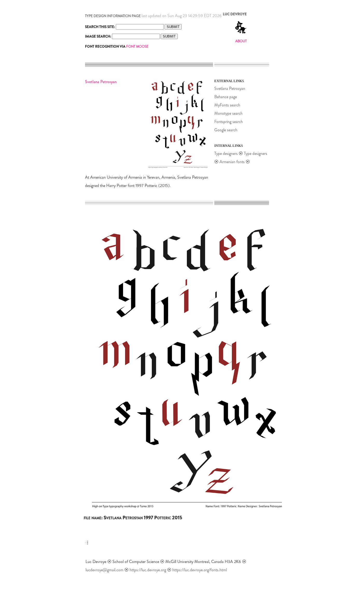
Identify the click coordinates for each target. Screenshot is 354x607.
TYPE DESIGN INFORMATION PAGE (113, 15)
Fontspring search (228, 122)
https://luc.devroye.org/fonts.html (199, 570)
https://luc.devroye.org (148, 570)
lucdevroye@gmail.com (104, 570)
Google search (225, 130)
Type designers (226, 153)
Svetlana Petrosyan (229, 88)
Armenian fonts (232, 162)
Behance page (225, 97)
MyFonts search (227, 105)
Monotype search (228, 113)
